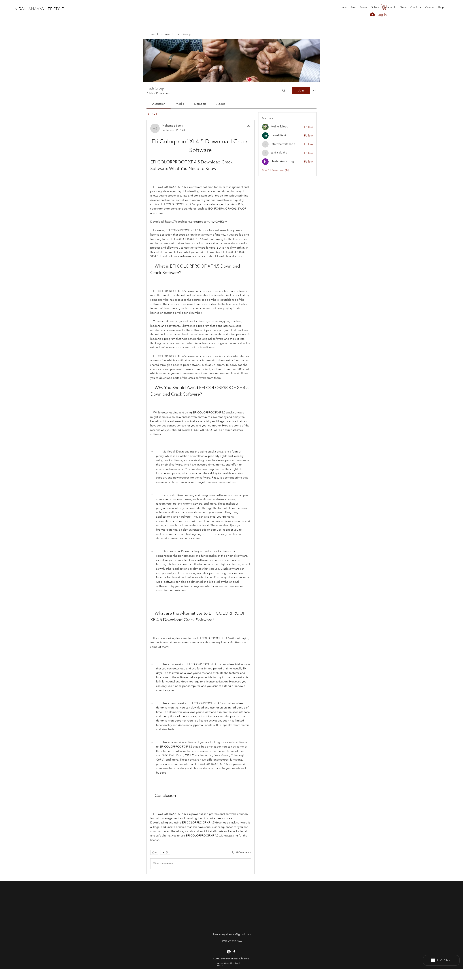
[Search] (284, 90)
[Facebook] (234, 951)
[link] (158, 103)
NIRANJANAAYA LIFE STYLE (39, 9)
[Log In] (369, 15)
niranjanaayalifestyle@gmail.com (231, 934)
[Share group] (314, 90)
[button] (384, 7)
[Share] (249, 126)
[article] (200, 497)
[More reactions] (165, 852)
